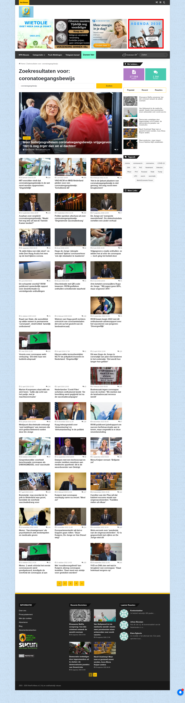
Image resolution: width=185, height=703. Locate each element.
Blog (20, 626)
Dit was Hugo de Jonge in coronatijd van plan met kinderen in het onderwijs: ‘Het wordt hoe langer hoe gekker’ (106, 358)
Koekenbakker (136, 611)
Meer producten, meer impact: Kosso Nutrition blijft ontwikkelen (151, 141)
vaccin (143, 176)
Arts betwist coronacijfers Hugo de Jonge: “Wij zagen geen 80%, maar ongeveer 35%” (105, 286)
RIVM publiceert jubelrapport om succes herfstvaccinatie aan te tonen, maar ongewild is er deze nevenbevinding (105, 428)
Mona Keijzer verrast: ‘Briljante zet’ (105, 461)
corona (127, 163)
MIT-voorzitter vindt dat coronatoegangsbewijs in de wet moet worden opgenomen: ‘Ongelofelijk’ (34, 184)
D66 (128, 167)
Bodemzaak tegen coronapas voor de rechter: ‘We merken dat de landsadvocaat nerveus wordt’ (105, 393)
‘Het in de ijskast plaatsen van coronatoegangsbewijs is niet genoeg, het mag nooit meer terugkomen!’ (104, 184)
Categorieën (38, 55)
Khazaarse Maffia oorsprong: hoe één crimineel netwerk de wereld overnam (151, 99)
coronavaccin (137, 163)
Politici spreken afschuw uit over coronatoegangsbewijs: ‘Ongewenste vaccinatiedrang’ (70, 218)
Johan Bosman (136, 622)
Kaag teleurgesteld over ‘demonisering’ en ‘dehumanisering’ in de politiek (69, 427)
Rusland (144, 172)
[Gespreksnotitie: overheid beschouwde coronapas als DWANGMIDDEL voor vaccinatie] (34, 446)
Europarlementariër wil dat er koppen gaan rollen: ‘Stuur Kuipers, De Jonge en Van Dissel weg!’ (70, 534)
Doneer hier (88, 55)
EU (135, 167)
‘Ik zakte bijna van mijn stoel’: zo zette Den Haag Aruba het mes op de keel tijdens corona (34, 253)
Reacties (158, 90)
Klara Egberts (136, 633)
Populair (131, 90)
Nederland (149, 167)
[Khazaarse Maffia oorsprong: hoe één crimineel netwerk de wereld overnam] (130, 101)
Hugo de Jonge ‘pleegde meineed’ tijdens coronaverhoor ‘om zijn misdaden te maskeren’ (70, 253)
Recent (145, 90)
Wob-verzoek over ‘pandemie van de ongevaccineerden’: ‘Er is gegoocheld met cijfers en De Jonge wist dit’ (106, 534)
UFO (135, 176)
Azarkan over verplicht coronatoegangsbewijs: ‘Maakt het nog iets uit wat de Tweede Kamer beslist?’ (33, 219)
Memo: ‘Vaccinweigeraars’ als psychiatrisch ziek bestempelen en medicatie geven (34, 532)
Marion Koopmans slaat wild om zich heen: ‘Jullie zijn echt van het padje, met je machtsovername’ (34, 393)
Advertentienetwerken (27, 630)
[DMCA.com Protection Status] (42, 656)
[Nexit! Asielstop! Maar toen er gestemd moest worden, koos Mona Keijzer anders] (130, 133)
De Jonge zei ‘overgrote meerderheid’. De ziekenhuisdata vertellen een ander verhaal (106, 218)
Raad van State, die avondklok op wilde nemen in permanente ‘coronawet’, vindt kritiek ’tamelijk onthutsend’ (34, 322)
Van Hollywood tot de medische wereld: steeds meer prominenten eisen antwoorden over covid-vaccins (152, 110)
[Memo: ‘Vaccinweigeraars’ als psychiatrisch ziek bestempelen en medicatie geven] (34, 516)
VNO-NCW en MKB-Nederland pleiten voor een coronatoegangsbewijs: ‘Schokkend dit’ (69, 184)
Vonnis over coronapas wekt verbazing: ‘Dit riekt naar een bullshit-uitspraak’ (32, 356)
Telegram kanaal (73, 55)
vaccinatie (152, 176)
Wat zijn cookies (25, 618)
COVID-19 (161, 163)
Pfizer (129, 172)
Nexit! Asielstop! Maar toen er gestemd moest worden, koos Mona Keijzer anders (152, 131)
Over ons (22, 611)
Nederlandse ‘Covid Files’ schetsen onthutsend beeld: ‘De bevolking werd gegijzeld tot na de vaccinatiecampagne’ (70, 393)
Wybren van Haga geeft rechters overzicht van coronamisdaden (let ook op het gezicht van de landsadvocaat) (70, 322)
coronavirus (150, 163)
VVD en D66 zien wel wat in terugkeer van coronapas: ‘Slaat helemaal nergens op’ (105, 567)
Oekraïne (159, 167)
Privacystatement (26, 614)
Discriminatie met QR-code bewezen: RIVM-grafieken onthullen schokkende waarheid (70, 286)
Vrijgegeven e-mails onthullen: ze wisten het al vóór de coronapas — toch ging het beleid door (106, 253)
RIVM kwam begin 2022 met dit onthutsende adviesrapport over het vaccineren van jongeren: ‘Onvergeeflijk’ (105, 322)
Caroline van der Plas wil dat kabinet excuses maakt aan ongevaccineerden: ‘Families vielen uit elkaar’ (104, 498)
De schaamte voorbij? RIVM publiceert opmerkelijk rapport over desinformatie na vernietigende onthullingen (33, 287)
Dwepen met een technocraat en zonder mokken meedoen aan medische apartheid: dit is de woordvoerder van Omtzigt (70, 463)
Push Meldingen (55, 55)
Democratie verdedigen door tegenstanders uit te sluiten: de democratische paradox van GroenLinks (150, 122)
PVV (136, 172)
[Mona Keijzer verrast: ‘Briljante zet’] (106, 446)
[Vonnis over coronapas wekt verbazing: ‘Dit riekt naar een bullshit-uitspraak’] (34, 340)
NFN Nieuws (24, 55)
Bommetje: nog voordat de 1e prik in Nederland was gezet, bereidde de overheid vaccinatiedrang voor (33, 498)
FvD (140, 167)
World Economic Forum (145, 180)
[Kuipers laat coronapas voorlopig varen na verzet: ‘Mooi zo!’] (70, 481)
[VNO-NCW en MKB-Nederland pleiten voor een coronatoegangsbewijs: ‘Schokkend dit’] (70, 167)
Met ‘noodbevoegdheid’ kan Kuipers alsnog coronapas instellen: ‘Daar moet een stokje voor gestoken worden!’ (70, 569)
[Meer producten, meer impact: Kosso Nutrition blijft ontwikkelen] (130, 144)
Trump (160, 172)
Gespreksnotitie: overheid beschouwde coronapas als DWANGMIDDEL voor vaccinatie (34, 462)
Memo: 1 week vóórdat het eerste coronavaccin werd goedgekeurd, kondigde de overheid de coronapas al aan (34, 569)
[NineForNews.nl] (24, 11)
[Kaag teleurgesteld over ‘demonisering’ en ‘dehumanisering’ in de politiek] (70, 411)
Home (22, 64)
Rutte (152, 172)
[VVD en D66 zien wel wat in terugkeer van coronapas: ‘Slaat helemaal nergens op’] (106, 552)
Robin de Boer (30, 150)
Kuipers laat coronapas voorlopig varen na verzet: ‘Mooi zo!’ (70, 497)
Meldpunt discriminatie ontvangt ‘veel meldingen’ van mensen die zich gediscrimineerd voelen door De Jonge (34, 428)
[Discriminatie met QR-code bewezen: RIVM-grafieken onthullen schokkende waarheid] (70, 270)
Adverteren (23, 622)
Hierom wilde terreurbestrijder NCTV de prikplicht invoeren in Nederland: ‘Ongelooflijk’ (69, 356)
